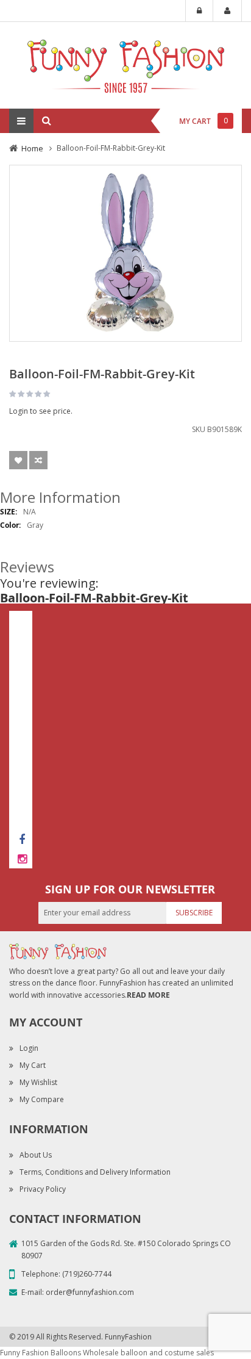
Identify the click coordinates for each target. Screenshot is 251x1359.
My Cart (32, 1065)
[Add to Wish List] (18, 460)
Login (199, 11)
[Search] (46, 121)
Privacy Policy (42, 1189)
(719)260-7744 (86, 1274)
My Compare (41, 1099)
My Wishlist (38, 1082)
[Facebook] (22, 839)
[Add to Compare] (38, 460)
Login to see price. (40, 411)
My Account (227, 11)
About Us (35, 1155)
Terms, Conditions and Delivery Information (95, 1172)
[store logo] (125, 64)
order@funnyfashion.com (90, 1292)
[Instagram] (22, 858)
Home (32, 148)
